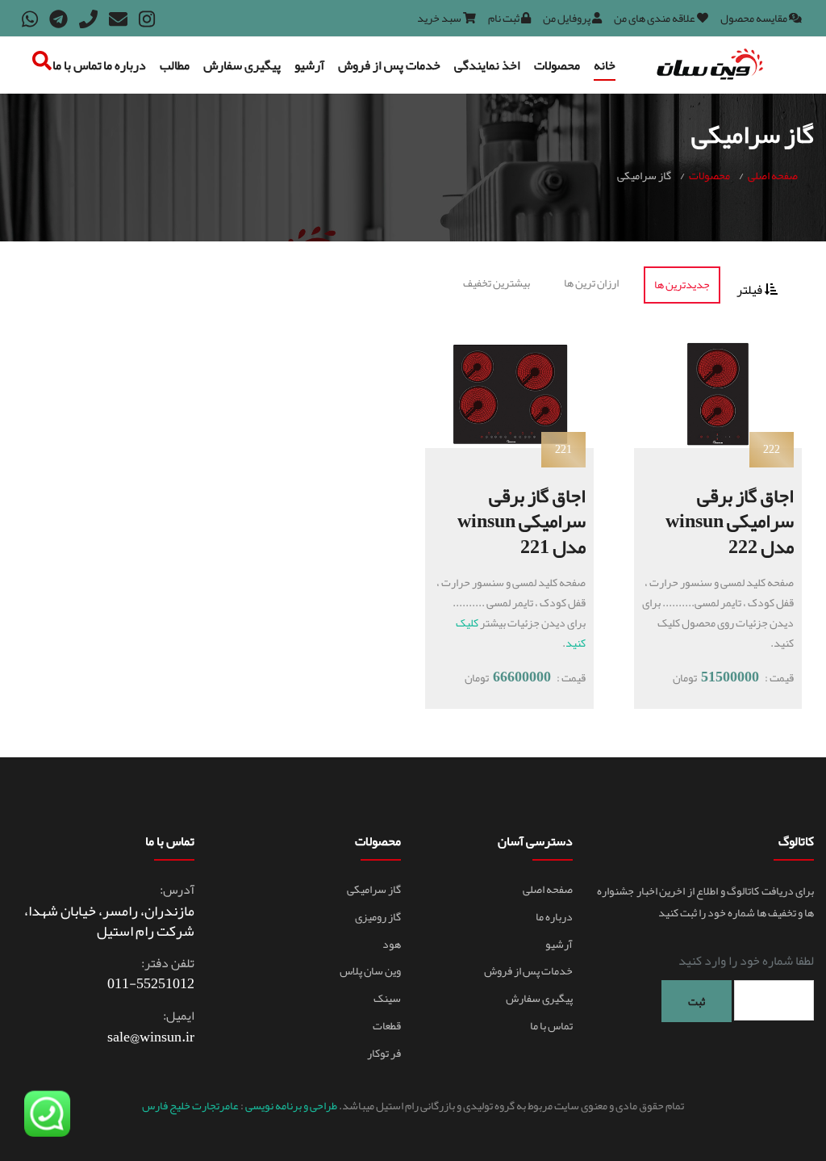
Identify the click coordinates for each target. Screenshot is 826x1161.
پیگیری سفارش (242, 65)
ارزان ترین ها (591, 282)
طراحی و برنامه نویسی (290, 1105)
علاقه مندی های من (655, 17)
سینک (387, 998)
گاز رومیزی (378, 916)
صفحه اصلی (773, 175)
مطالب (175, 65)
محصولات (557, 65)
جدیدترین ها (682, 284)
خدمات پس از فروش (389, 65)
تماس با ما (77, 65)
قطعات (387, 1025)
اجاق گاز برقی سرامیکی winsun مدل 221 (521, 520)
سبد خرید (440, 17)
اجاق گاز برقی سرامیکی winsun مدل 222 (729, 520)
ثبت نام (504, 17)
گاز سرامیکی (374, 889)
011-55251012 (150, 983)
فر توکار (384, 1053)
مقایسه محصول (754, 17)
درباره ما (124, 65)
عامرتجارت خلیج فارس (191, 1105)
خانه (604, 65)
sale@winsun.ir (150, 1036)
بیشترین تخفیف (496, 282)
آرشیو (309, 65)
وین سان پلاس (370, 970)
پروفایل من (567, 17)
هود (391, 944)
